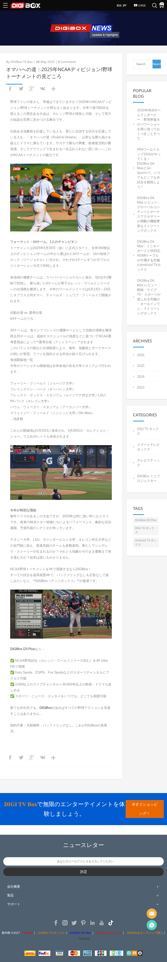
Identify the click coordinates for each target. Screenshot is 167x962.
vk (42, 89)
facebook (10, 89)
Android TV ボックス (146, 542)
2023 (140, 387)
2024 (140, 376)
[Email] (152, 913)
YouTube (102, 923)
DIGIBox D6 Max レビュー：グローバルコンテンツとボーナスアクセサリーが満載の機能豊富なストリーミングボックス (148, 214)
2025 (140, 365)
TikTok (111, 923)
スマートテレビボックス (148, 446)
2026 (140, 355)
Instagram (65, 923)
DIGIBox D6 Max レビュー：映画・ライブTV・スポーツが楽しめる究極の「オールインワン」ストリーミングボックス (148, 296)
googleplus (32, 89)
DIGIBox (46, 707)
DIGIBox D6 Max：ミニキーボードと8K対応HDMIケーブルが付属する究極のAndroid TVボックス (149, 255)
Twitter (74, 923)
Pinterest (83, 923)
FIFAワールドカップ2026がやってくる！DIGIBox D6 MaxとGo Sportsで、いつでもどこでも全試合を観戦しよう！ (149, 168)
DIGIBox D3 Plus (22, 649)
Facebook (56, 923)
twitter (21, 89)
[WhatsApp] (152, 925)
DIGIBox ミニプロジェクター (148, 478)
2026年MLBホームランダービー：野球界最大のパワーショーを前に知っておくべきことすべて (149, 124)
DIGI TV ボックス (144, 530)
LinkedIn (92, 923)
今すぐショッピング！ (144, 809)
